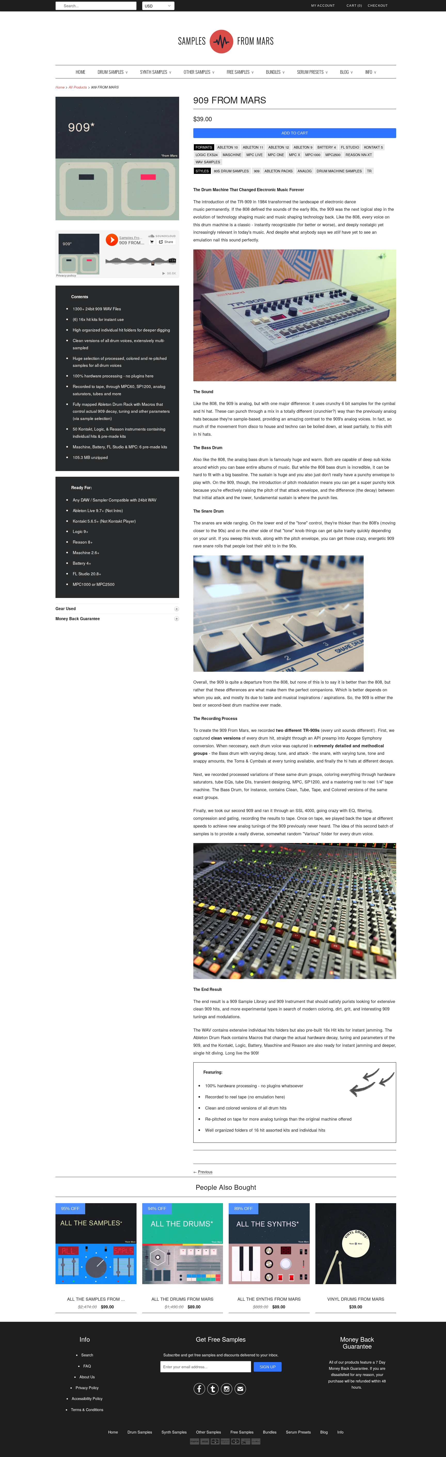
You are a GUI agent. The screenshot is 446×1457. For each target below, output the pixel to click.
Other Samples (199, 71)
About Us (87, 1376)
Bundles (275, 71)
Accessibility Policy (87, 1398)
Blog (346, 71)
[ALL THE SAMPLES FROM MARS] (96, 1286)
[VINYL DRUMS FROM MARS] (355, 1286)
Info (370, 71)
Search (87, 1354)
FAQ (87, 1366)
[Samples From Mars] (225, 42)
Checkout (378, 5)
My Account (323, 5)
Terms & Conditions (87, 1409)
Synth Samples (155, 71)
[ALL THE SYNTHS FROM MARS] (269, 1286)
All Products (78, 87)
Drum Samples (113, 71)
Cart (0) (354, 5)
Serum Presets (312, 71)
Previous (205, 1171)
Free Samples (240, 71)
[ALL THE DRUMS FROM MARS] (182, 1286)
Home (80, 71)
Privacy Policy (87, 1387)
